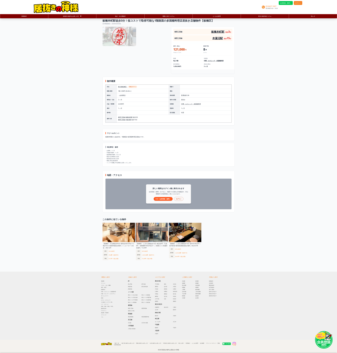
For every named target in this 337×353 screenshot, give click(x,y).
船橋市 (156, 327)
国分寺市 (166, 307)
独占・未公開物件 (120, 16)
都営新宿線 (144, 308)
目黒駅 (183, 287)
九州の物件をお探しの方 (155, 343)
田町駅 (183, 296)
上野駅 (183, 289)
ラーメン (103, 283)
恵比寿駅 (184, 285)
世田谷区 (175, 291)
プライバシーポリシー (211, 343)
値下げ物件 (211, 289)
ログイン (298, 3)
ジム (102, 317)
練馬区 (156, 296)
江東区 (156, 291)
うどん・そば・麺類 (106, 285)
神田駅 (197, 287)
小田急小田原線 (131, 328)
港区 (165, 284)
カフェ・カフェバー (106, 300)
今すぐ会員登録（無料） (163, 199)
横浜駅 (197, 296)
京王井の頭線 (145, 322)
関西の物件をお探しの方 (142, 343)
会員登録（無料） (285, 3)
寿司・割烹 (103, 287)
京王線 (129, 322)
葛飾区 (174, 301)
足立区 (165, 296)
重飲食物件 (211, 285)
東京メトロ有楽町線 (146, 300)
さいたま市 (157, 321)
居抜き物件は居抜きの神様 (170, 350)
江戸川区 (157, 299)
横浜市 (156, 315)
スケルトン (103, 310)
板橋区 (124, 87)
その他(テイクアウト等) (106, 302)
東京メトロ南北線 (146, 302)
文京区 (174, 284)
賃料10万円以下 (213, 291)
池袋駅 (183, 283)
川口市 (174, 321)
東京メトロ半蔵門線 (146, 297)
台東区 (174, 289)
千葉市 (174, 327)
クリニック (103, 315)
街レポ (313, 16)
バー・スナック (104, 304)
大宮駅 (183, 298)
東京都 (120, 87)
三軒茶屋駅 (198, 291)
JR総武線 (130, 286)
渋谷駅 (183, 281)
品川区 (165, 286)
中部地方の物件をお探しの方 (170, 343)
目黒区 (165, 291)
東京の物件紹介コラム (264, 16)
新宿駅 (197, 281)
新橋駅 (197, 283)
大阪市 (156, 333)
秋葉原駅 (197, 285)
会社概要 (202, 343)
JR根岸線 (130, 289)
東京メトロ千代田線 (133, 300)
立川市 (156, 309)
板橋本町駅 (217, 31)
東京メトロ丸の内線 (133, 295)
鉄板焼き (103, 289)
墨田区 (156, 286)
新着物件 (24, 16)
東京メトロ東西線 (132, 302)
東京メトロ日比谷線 (133, 297)
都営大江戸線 (131, 311)
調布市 (174, 309)
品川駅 (197, 298)
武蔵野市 (157, 307)
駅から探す (181, 343)
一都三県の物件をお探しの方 (127, 343)
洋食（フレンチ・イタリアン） (108, 293)
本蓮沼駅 (217, 38)
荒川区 (174, 294)
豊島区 (165, 294)
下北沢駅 (184, 293)
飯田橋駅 (197, 289)
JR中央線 (144, 284)
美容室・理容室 (104, 312)
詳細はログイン (132, 86)
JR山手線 (130, 284)
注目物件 (211, 283)
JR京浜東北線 (145, 286)
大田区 (174, 286)
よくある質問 (217, 16)
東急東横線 (130, 316)
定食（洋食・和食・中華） (107, 306)
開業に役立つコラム (168, 16)
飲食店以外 (103, 308)
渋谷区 (174, 296)
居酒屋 (102, 281)
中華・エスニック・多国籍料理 (214, 61)
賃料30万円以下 (213, 296)
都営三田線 (178, 32)
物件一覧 (117, 343)
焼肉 (102, 298)
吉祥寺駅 (184, 291)
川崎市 (174, 315)
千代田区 (157, 284)
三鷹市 (174, 307)
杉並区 (174, 299)
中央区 (156, 289)
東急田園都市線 (145, 316)
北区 (165, 299)
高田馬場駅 (198, 293)
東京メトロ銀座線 (146, 295)
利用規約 (188, 343)
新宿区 (165, 289)
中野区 (156, 294)
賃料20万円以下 (213, 293)
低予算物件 (211, 287)
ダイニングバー (104, 296)
